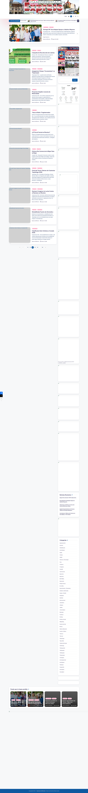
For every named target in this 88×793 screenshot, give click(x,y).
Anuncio (61, 545)
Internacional (62, 600)
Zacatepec (62, 669)
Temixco (61, 633)
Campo (61, 555)
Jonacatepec (62, 609)
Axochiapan (45, 27)
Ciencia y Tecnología (64, 559)
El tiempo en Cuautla (68, 102)
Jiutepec (61, 605)
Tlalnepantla (62, 648)
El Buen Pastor (63, 583)
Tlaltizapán (62, 650)
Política (61, 617)
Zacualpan (62, 672)
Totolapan (62, 657)
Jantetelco (62, 602)
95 (35, 247)
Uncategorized (63, 660)
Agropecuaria (62, 543)
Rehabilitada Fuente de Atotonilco (42, 212)
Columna (61, 564)
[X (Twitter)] (1, 395)
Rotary (61, 626)
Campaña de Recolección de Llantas (43, 52)
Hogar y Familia (63, 593)
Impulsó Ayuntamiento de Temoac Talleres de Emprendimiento (67, 509)
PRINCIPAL (34, 110)
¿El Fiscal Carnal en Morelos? (41, 132)
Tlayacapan (40, 68)
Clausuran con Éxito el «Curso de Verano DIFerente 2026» (67, 505)
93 (30, 247)
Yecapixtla (62, 667)
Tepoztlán (62, 640)
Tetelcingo (62, 645)
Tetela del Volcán (63, 643)
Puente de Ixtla (63, 624)
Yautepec (62, 664)
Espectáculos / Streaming (65, 588)
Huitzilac (61, 597)
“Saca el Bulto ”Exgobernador (41, 112)
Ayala (61, 552)
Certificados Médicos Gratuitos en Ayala (77, 20)
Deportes (62, 574)
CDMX (61, 557)
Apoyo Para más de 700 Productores (68, 497)
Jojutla (61, 607)
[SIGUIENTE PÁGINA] (45, 247)
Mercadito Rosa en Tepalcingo (59, 20)
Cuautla (61, 569)
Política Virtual (63, 619)
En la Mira (62, 586)
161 (42, 247)
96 (37, 247)
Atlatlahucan (62, 547)
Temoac (39, 50)
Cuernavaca (35, 228)
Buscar (74, 80)
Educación (62, 581)
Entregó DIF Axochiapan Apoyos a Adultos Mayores (58, 29)
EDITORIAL (62, 578)
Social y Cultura (63, 631)
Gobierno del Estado (64, 590)
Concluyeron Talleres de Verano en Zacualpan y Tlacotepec (38, 20)
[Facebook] (1, 393)
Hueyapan (62, 595)
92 (27, 247)
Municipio (51, 27)
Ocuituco (61, 614)
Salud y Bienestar (63, 629)
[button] (46, 37)
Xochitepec (62, 662)
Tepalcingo (40, 168)
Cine (61, 562)
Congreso (34, 89)
